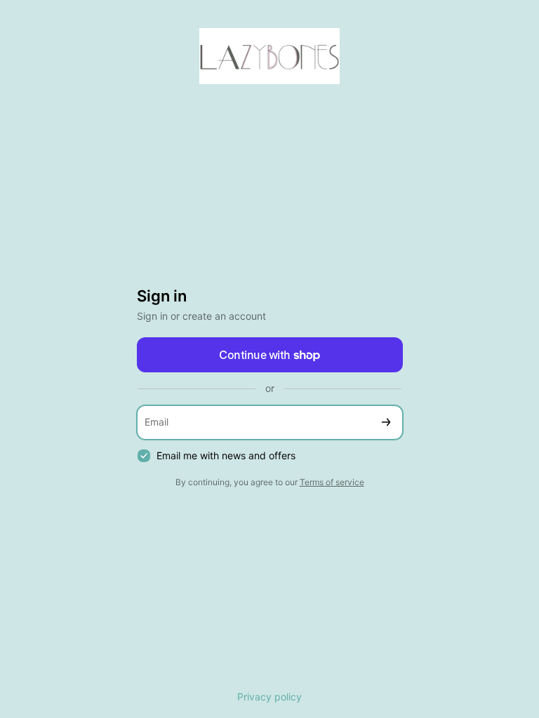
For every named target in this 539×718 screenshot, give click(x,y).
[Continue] (386, 422)
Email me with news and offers (226, 455)
